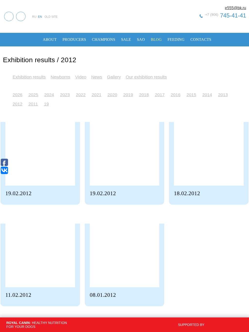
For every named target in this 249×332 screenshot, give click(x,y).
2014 (207, 94)
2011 (33, 104)
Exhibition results (29, 77)
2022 (81, 94)
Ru (34, 16)
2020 (112, 94)
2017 (160, 94)
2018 (144, 94)
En (40, 16)
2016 (175, 94)
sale (126, 39)
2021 (96, 94)
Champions (103, 39)
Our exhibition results (146, 77)
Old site (51, 16)
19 (46, 104)
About (50, 39)
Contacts (200, 39)
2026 (17, 94)
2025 (33, 94)
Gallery (114, 77)
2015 (191, 94)
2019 (128, 94)
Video (80, 77)
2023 (65, 94)
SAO (141, 39)
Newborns (60, 77)
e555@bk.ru (235, 8)
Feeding (176, 39)
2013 (223, 94)
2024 (49, 94)
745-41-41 (225, 15)
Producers (74, 39)
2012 (17, 104)
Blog (156, 39)
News (96, 77)
